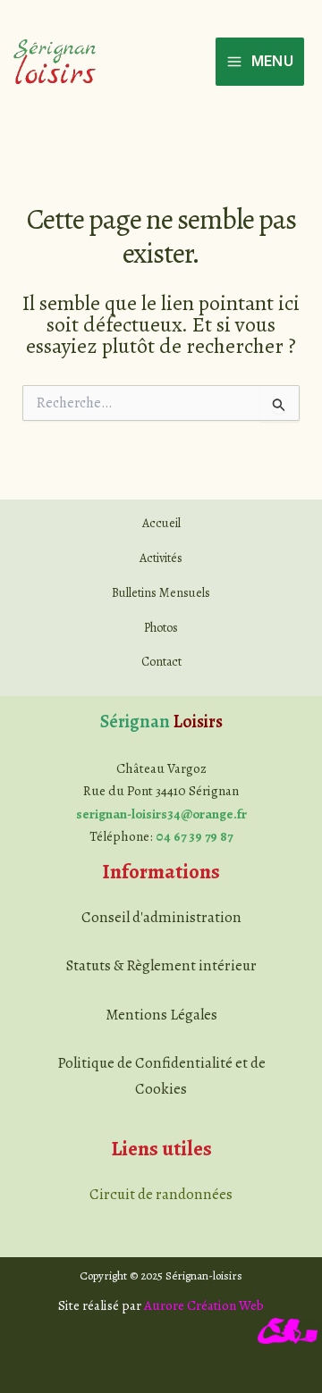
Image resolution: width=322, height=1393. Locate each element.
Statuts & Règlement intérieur (161, 965)
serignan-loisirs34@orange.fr (161, 814)
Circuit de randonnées (161, 1194)
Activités (161, 558)
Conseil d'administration (161, 917)
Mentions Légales (161, 1014)
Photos (161, 627)
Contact (161, 661)
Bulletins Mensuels (161, 592)
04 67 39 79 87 (194, 836)
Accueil (161, 523)
